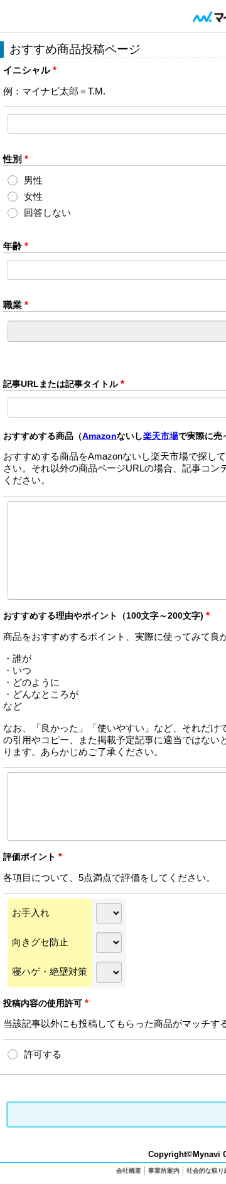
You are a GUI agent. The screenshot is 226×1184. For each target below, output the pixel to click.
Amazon (99, 436)
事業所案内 (164, 1170)
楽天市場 (160, 436)
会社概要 (128, 1170)
